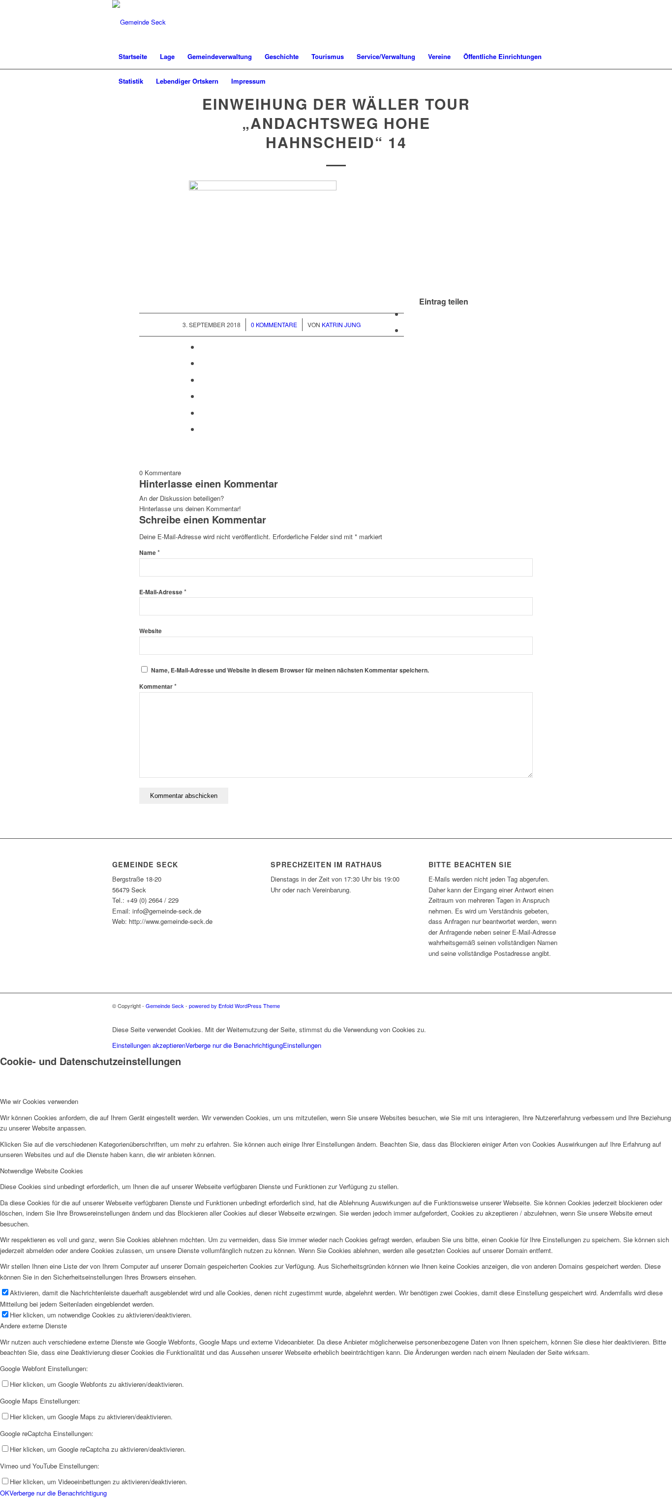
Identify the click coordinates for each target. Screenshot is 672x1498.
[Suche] (553, 81)
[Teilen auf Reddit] (203, 412)
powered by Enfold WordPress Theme (234, 1005)
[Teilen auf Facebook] (407, 313)
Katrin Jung (341, 324)
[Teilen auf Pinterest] (203, 346)
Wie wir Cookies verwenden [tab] (39, 1101)
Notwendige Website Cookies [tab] (41, 1170)
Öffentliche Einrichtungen (502, 56)
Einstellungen (302, 1045)
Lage (167, 56)
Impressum (248, 81)
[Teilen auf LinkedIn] (203, 363)
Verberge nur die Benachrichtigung (234, 1045)
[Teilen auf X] (407, 330)
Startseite (133, 56)
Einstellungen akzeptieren (148, 1045)
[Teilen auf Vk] (203, 396)
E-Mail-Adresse (162, 592)
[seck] (139, 22)
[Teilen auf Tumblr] (203, 379)
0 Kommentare (274, 324)
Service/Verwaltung (386, 56)
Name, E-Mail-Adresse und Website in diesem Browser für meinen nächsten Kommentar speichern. (290, 670)
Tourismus (327, 56)
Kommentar (158, 686)
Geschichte (282, 56)
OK (4, 1493)
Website (150, 631)
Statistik (131, 81)
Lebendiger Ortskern (187, 81)
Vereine (439, 56)
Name (149, 553)
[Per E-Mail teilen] (203, 429)
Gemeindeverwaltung (219, 56)
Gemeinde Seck (165, 1005)
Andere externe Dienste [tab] (33, 1325)
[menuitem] (553, 81)
